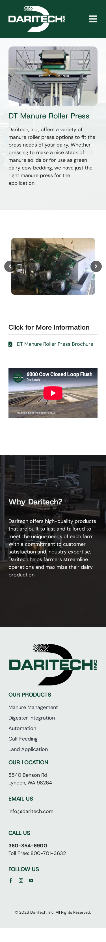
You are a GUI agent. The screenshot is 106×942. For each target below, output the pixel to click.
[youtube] (31, 880)
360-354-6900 (27, 845)
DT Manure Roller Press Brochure (55, 344)
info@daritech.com (30, 811)
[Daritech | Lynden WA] (36, 8)
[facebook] (10, 880)
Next (96, 266)
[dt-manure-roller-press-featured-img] (53, 49)
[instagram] (21, 880)
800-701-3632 (48, 853)
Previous (10, 266)
